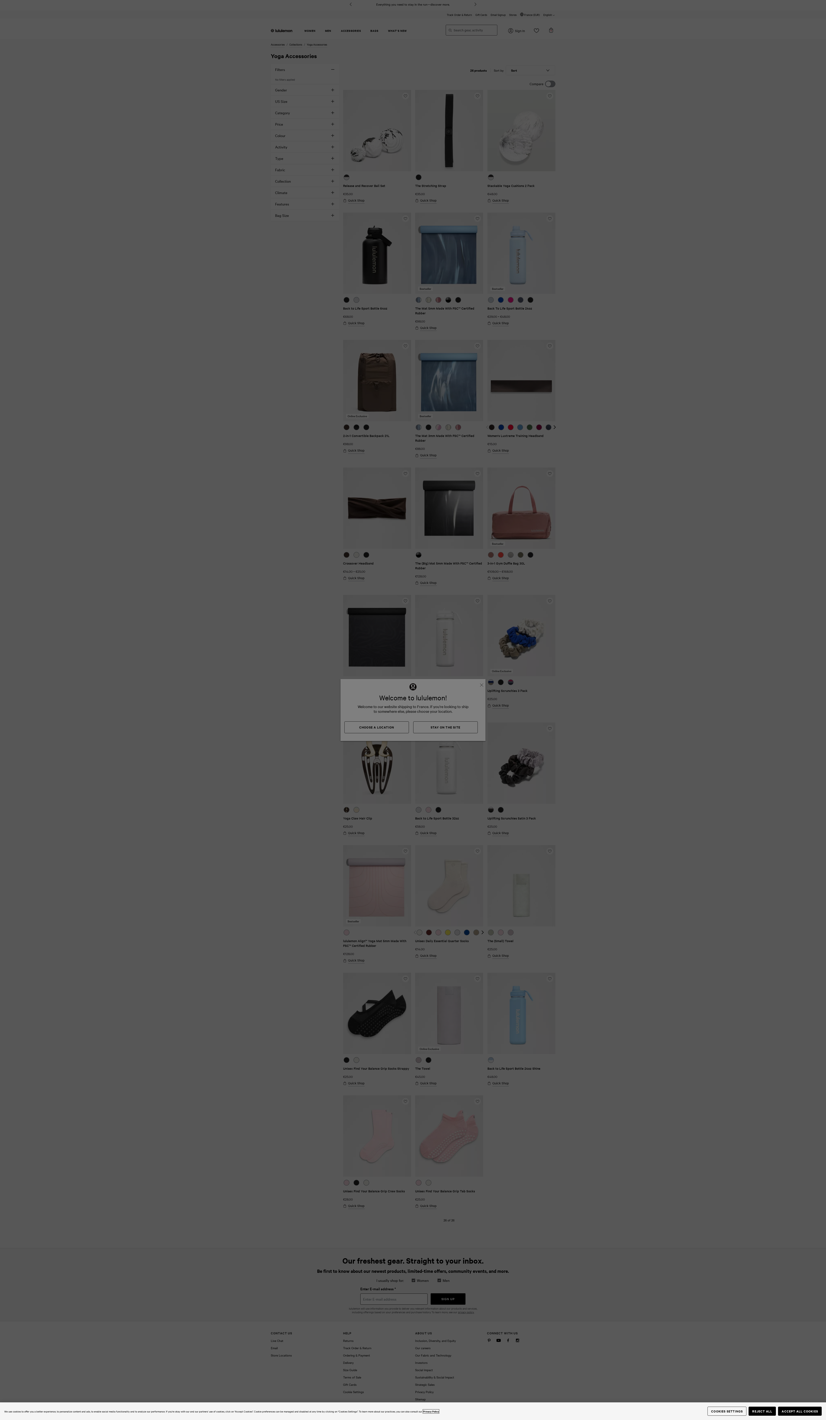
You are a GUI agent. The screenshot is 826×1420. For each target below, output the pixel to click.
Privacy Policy (431, 1411)
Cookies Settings (727, 1411)
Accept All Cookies (800, 1411)
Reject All (762, 1411)
